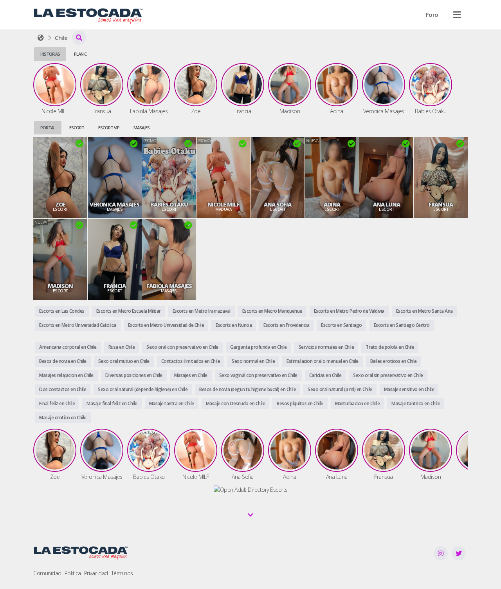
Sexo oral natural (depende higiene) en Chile (142, 389)
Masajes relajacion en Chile (66, 375)
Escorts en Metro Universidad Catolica (77, 325)
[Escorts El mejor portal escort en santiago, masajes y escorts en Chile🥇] (40, 38)
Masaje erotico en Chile (63, 417)
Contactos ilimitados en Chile (190, 361)
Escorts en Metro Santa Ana (424, 311)
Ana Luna (386, 204)
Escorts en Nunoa (234, 325)
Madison (60, 286)
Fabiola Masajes (169, 286)
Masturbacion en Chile (357, 403)
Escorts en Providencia (286, 325)
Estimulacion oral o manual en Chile (323, 361)
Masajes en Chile (190, 375)
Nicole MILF (223, 204)
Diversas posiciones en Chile (133, 375)
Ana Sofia (277, 204)
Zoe (60, 204)
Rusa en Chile (121, 347)
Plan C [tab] (80, 54)
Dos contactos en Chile (62, 389)
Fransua (441, 204)
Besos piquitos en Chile (300, 403)
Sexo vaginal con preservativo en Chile (258, 375)
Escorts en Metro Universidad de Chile (166, 325)
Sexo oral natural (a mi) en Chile (340, 389)
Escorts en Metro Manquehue (272, 311)
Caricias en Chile (325, 375)
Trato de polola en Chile (390, 347)
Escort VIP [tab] (108, 127)
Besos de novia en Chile (63, 361)
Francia (115, 286)
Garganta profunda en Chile (258, 347)
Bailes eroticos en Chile (393, 361)
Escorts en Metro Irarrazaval (202, 311)
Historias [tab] (50, 54)
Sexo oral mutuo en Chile (124, 361)
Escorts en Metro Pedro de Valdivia (349, 311)
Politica (73, 573)
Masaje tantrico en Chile (415, 403)
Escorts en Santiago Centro (402, 325)
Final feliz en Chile (57, 403)
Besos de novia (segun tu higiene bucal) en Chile (247, 389)
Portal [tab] (47, 127)
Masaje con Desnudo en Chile (235, 403)
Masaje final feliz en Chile (112, 403)
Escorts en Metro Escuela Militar (128, 311)
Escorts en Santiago (341, 325)
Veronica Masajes (114, 204)
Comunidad (47, 573)
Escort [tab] (76, 127)
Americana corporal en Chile (68, 347)
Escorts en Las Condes (62, 311)
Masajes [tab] (141, 127)
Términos (122, 573)
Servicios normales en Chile (326, 347)
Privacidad (96, 573)
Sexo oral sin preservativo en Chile (388, 375)
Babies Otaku (169, 204)
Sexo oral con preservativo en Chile (182, 347)
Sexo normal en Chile (253, 361)
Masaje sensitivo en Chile (409, 389)
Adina (332, 204)
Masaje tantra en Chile (171, 403)
